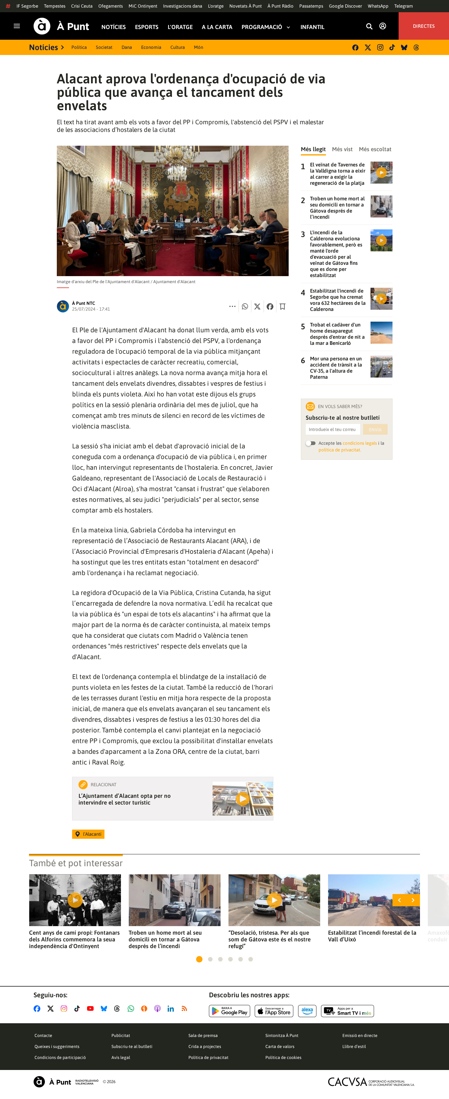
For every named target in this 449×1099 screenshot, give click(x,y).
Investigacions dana (182, 6)
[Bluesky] (404, 47)
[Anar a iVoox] (145, 1008)
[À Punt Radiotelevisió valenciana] (66, 1081)
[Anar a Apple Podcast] (158, 1008)
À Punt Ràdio (281, 6)
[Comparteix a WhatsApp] (245, 306)
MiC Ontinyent (143, 6)
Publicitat (120, 1035)
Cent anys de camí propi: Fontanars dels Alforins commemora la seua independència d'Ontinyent (74, 939)
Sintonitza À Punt (281, 1035)
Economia (151, 47)
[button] (199, 959)
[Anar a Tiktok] (78, 1008)
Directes (424, 26)
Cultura (177, 47)
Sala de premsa (203, 1035)
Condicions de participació (60, 1057)
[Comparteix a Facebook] (270, 306)
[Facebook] (355, 47)
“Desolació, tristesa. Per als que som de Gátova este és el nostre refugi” (269, 939)
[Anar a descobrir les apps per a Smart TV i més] (347, 1011)
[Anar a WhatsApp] (132, 1008)
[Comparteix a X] (257, 306)
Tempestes (54, 6)
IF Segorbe (27, 6)
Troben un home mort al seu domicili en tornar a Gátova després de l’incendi (165, 939)
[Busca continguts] (369, 27)
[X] (368, 47)
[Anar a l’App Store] (274, 1011)
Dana (127, 47)
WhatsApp (378, 6)
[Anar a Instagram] (65, 1008)
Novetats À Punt (245, 6)
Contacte (43, 1035)
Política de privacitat (208, 1057)
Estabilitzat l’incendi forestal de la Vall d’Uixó (372, 936)
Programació (262, 27)
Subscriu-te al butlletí (131, 1046)
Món (198, 47)
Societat (104, 47)
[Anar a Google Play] (229, 1011)
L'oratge (216, 6)
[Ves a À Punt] (61, 26)
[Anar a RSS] (186, 1008)
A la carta (217, 27)
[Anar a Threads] (118, 1008)
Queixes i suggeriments (57, 1046)
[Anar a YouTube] (91, 1008)
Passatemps (311, 6)
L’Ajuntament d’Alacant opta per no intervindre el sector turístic (124, 799)
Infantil (312, 27)
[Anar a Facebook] (38, 1008)
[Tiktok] (392, 47)
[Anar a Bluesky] (105, 1008)
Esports (147, 27)
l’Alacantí (92, 834)
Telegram (403, 6)
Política (79, 47)
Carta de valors (279, 1046)
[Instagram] (380, 47)
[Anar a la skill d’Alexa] (307, 1011)
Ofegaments (110, 6)
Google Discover (345, 6)
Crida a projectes (204, 1046)
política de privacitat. (340, 449)
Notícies (113, 27)
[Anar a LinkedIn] (172, 1008)
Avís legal (120, 1057)
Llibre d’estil (354, 1046)
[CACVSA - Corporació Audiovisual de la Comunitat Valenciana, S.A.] (371, 1081)
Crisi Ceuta (82, 6)
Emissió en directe (360, 1035)
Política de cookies (283, 1057)
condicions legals (360, 443)
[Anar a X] (51, 1008)
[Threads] (417, 47)
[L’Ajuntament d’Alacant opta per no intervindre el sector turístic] (243, 799)
